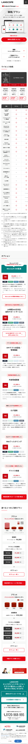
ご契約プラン (14, 56)
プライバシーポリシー (5, 735)
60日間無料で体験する (13, 700)
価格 (14, 50)
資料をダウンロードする (13, 694)
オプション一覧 (13, 574)
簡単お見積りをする (14, 39)
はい (18, 741)
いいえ (10, 741)
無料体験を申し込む (5, 98)
